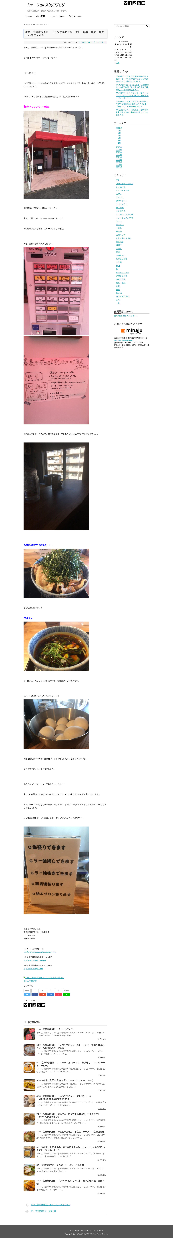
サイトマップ (98, 1230)
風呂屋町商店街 (122, 297)
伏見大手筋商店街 (123, 238)
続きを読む (102, 1039)
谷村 (118, 286)
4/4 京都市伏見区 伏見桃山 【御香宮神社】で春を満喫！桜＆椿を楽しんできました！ (132, 112)
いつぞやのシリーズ (86, 42)
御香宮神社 (120, 255)
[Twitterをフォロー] (125, 3)
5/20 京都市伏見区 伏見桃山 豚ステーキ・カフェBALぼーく (64, 1080)
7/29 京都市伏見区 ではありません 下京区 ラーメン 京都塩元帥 (70, 1132)
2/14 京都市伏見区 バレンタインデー (55, 1029)
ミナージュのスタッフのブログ (83, 1234)
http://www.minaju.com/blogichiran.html (40, 952)
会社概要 (40, 16)
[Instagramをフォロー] (134, 3)
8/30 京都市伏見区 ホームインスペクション (50, 1205)
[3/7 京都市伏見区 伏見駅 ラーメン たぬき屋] (29, 1170)
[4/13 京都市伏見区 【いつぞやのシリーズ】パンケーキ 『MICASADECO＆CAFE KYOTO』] (29, 1101)
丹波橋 (119, 232)
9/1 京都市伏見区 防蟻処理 (43, 1211)
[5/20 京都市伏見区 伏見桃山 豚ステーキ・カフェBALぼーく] (29, 1085)
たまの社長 (120, 187)
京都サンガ (120, 235)
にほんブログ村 (30, 981)
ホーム (29, 16)
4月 (119, 135)
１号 (118, 300)
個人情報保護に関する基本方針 (80, 1230)
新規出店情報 (121, 259)
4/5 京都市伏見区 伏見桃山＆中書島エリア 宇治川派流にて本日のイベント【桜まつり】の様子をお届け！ (132, 104)
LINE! (66, 991)
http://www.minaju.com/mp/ (35, 960)
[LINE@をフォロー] (143, 3)
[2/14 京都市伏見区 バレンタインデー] (29, 1034)
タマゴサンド (121, 201)
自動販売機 (120, 279)
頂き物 (119, 293)
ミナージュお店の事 (124, 214)
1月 (119, 143)
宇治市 (119, 249)
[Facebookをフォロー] (130, 3)
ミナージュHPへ (57, 16)
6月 (119, 131)
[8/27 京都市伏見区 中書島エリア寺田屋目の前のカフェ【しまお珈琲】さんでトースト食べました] (29, 1152)
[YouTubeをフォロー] (139, 3)
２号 (118, 303)
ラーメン (120, 225)
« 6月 (117, 63)
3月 (119, 138)
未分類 (119, 262)
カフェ (119, 194)
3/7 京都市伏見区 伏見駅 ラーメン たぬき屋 (60, 1165)
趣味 (118, 290)
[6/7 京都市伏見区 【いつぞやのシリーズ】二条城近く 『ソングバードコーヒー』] (29, 1067)
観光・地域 (120, 283)
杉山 (104, 42)
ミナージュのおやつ (124, 218)
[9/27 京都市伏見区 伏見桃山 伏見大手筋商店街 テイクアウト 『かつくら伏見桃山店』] (29, 1119)
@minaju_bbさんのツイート (126, 316)
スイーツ (120, 197)
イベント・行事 (122, 191)
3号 (117, 180)
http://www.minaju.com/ (33, 969)
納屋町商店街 (121, 276)
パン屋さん (120, 211)
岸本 (118, 252)
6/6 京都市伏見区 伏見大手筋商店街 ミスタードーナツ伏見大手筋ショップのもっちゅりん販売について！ (132, 78)
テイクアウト (121, 204)
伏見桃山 (120, 242)
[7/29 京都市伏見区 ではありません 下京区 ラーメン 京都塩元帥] (29, 1136)
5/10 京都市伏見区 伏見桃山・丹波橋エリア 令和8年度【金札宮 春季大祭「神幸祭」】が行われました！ (132, 87)
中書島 (119, 228)
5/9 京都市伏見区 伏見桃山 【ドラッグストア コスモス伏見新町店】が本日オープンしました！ (132, 95)
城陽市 (119, 245)
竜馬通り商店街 (122, 273)
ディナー (120, 208)
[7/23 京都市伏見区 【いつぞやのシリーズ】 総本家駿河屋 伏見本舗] (29, 1185)
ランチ (98, 42)
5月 (119, 133)
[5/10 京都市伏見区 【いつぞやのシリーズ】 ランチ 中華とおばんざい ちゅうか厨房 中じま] (29, 1050)
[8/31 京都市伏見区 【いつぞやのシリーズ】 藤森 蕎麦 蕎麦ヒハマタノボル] (50, 994)
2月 (119, 140)
